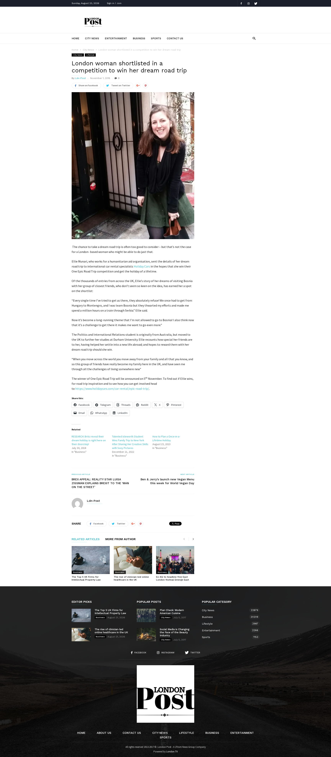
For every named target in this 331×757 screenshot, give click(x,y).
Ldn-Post (80, 78)
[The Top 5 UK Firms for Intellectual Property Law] (91, 560)
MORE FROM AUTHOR (120, 539)
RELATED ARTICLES (86, 539)
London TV (172, 751)
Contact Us (175, 38)
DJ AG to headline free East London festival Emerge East (172, 578)
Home (75, 38)
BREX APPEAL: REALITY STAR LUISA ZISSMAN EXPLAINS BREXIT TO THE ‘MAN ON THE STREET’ (100, 483)
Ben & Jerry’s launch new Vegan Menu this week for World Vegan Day (167, 481)
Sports (156, 38)
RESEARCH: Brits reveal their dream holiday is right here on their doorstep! (89, 440)
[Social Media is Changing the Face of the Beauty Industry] (146, 634)
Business (139, 38)
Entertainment (116, 38)
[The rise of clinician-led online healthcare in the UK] (133, 560)
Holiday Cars (142, 266)
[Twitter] (255, 3)
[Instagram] (248, 3)
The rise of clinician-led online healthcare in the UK (131, 578)
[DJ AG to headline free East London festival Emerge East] (175, 560)
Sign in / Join (114, 3)
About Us (104, 733)
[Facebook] (241, 3)
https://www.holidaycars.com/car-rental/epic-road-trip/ (112, 388)
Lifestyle (90, 55)
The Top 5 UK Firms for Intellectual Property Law (86, 578)
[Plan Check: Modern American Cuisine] (146, 615)
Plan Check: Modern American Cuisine (172, 612)
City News (92, 38)
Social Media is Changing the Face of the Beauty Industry (174, 632)
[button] (254, 38)
